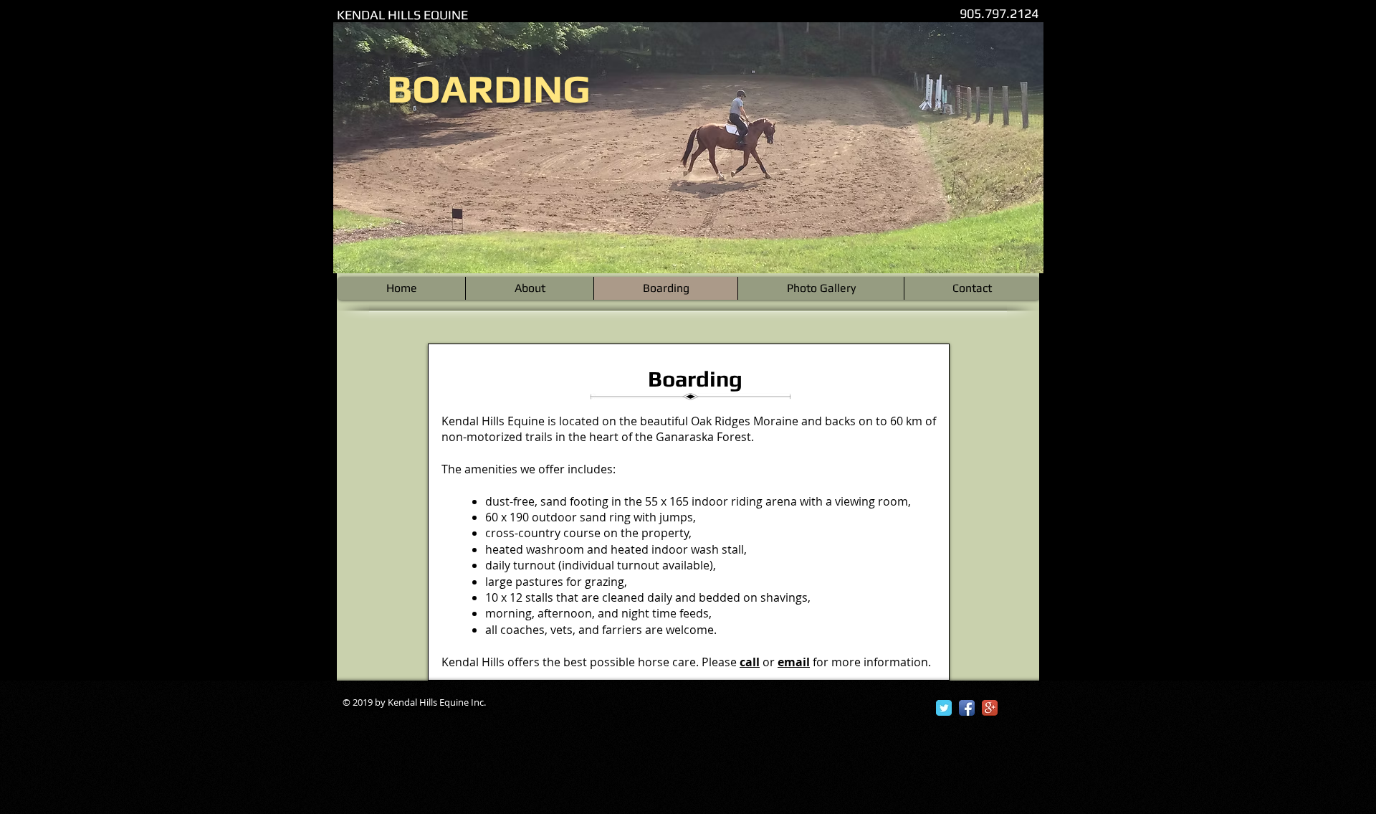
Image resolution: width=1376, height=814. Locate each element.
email (794, 662)
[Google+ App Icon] (990, 708)
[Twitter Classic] (944, 708)
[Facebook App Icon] (967, 708)
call (750, 662)
